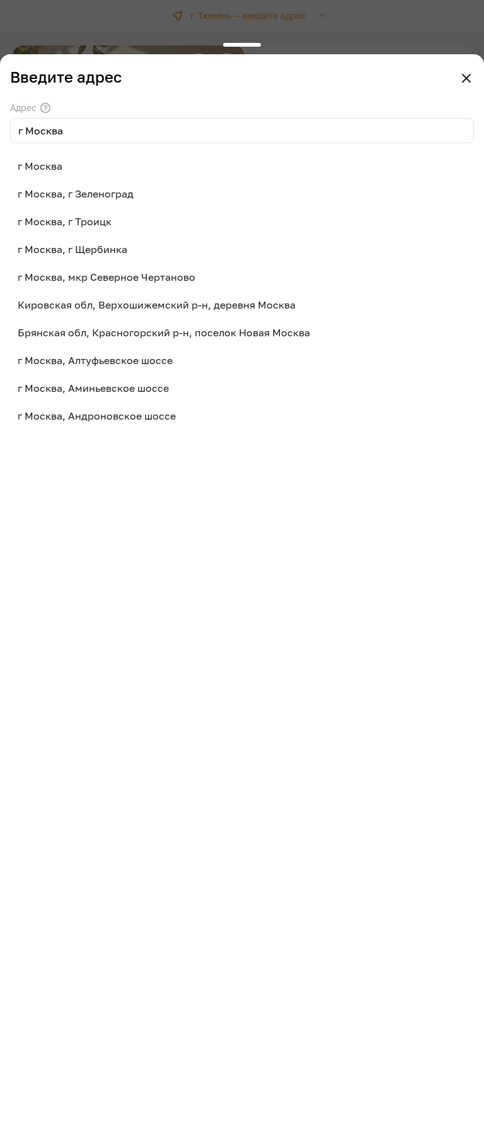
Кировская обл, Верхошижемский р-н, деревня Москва (157, 304)
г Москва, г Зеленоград (76, 193)
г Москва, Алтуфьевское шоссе (95, 360)
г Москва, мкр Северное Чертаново (106, 277)
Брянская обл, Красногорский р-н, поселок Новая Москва (164, 332)
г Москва (40, 166)
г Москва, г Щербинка (72, 249)
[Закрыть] (466, 78)
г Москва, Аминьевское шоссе (93, 388)
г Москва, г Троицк (65, 221)
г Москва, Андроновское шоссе (97, 415)
